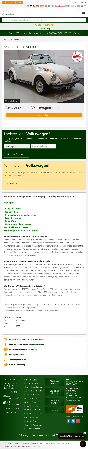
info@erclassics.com (11, 408)
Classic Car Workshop (33, 425)
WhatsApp (45, 28)
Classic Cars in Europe (33, 387)
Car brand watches (32, 428)
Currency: (76, 2)
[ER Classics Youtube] (78, 421)
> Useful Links (30, 379)
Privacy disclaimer (12, 446)
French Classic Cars (32, 398)
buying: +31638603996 (12, 403)
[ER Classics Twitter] (73, 421)
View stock (44, 115)
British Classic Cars (31, 394)
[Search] (84, 20)
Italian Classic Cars (31, 406)
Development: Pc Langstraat (43, 443)
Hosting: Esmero (64, 443)
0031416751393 (45, 25)
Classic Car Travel (31, 421)
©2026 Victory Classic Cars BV (17, 443)
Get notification (15, 154)
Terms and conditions (31, 446)
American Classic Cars (33, 390)
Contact (11, 183)
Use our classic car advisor (12, 2)
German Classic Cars (32, 402)
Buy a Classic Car (31, 383)
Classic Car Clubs (31, 417)
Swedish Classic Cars (32, 409)
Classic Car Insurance (33, 413)
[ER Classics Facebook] (68, 421)
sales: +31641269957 (12, 397)
